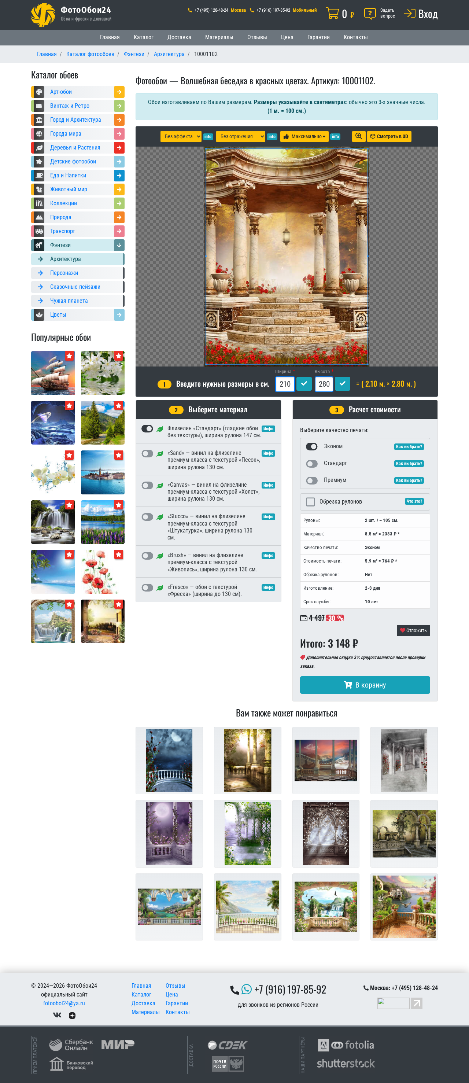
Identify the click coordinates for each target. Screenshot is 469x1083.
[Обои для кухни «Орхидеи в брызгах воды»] (53, 471)
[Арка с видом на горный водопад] (53, 621)
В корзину (370, 685)
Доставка (179, 37)
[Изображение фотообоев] (103, 471)
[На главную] (43, 15)
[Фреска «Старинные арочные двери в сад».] (103, 621)
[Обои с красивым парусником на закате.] (53, 372)
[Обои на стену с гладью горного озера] (103, 521)
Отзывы (257, 37)
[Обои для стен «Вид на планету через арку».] (53, 422)
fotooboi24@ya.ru (64, 1003)
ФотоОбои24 (86, 9)
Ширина (283, 371)
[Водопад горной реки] (53, 521)
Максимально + (308, 136)
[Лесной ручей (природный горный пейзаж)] (103, 422)
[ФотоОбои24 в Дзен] (72, 1015)
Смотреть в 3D (392, 136)
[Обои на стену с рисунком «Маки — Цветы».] (103, 571)
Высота (322, 371)
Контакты (356, 37)
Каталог (144, 37)
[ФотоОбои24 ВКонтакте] (57, 1015)
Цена (287, 37)
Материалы (219, 37)
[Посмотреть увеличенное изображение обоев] (359, 136)
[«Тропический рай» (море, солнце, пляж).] (53, 571)
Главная (110, 37)
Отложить (416, 630)
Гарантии (318, 37)
